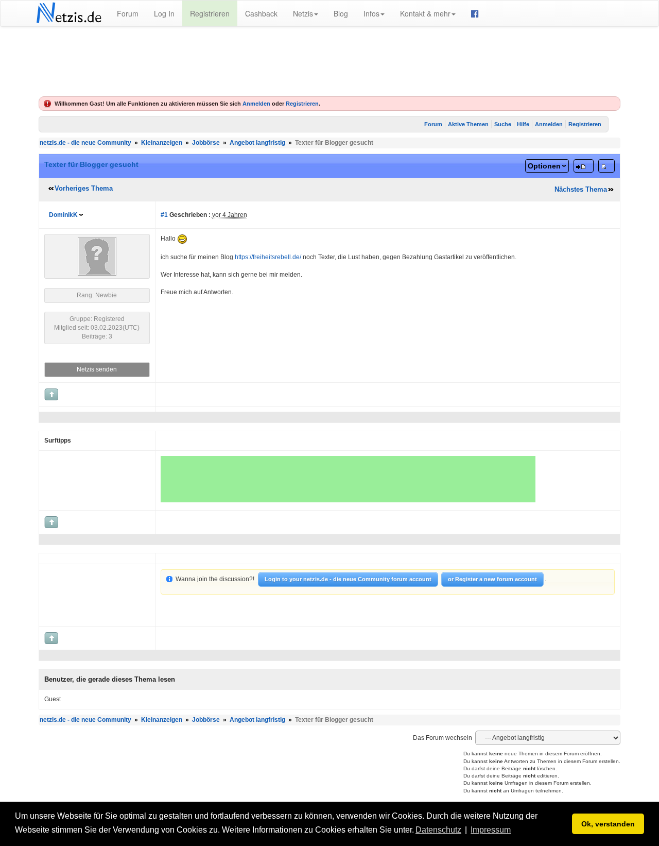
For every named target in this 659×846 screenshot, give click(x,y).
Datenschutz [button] (438, 829)
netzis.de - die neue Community (85, 142)
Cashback (261, 13)
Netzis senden (97, 369)
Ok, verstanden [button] (608, 824)
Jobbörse (206, 142)
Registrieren (210, 13)
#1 (164, 214)
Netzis (303, 13)
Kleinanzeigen (161, 142)
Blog (341, 13)
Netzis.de (68, 13)
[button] (516, 830)
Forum (127, 13)
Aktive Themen (468, 124)
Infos (371, 13)
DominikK (63, 214)
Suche (502, 124)
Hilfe (523, 124)
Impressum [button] (491, 829)
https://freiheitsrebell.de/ (268, 257)
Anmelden (256, 103)
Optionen (544, 166)
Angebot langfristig (257, 142)
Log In (164, 13)
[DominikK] (97, 256)
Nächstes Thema (580, 189)
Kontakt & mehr (425, 13)
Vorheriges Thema (84, 188)
